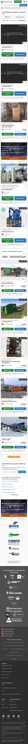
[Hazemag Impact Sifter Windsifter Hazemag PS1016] (14, 309)
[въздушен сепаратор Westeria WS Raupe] (14, 270)
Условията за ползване (13, 741)
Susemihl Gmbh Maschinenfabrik (10, 481)
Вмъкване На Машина (7, 484)
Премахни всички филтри (9, 20)
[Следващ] (25, 34)
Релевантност (21, 17)
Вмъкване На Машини (7, 487)
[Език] (24, 1)
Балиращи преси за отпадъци (18, 257)
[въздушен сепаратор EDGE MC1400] (14, 427)
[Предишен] (2, 34)
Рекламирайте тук (14, 562)
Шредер (5, 257)
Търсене (23, 5)
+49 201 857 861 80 (9, 634)
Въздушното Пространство (9, 489)
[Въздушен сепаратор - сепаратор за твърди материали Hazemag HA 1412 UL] (14, 217)
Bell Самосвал (5, 649)
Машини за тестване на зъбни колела (14, 655)
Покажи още (14, 494)
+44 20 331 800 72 (8, 629)
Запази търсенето (14, 457)
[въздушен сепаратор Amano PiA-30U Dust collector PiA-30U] (14, 112)
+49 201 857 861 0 (8, 631)
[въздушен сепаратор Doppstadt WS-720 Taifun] (14, 388)
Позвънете (21, 54)
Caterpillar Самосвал (14, 652)
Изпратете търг (14, 158)
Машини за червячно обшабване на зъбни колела (14, 642)
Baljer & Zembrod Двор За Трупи (18, 649)
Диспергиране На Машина (8, 492)
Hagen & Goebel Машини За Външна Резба (14, 645)
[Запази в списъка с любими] (25, 46)
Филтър (8, 17)
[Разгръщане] (14, 61)
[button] (26, 1)
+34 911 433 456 (8, 636)
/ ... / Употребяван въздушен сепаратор (12, 8)
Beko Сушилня (14, 658)
